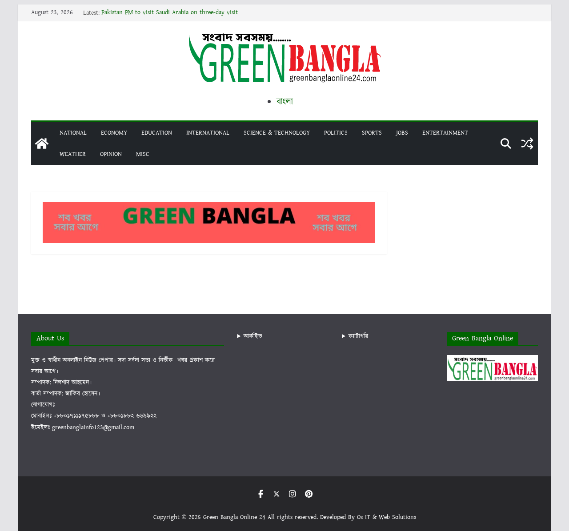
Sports (372, 132)
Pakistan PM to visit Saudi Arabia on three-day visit (169, 12)
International (207, 132)
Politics (336, 132)
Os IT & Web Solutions (386, 517)
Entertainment (445, 132)
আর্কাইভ (253, 336)
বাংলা (284, 102)
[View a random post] (527, 143)
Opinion (111, 154)
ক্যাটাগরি (358, 336)
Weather (73, 154)
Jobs (402, 132)
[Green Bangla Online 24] (41, 143)
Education (156, 132)
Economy (114, 132)
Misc (142, 154)
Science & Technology (277, 132)
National (73, 132)
